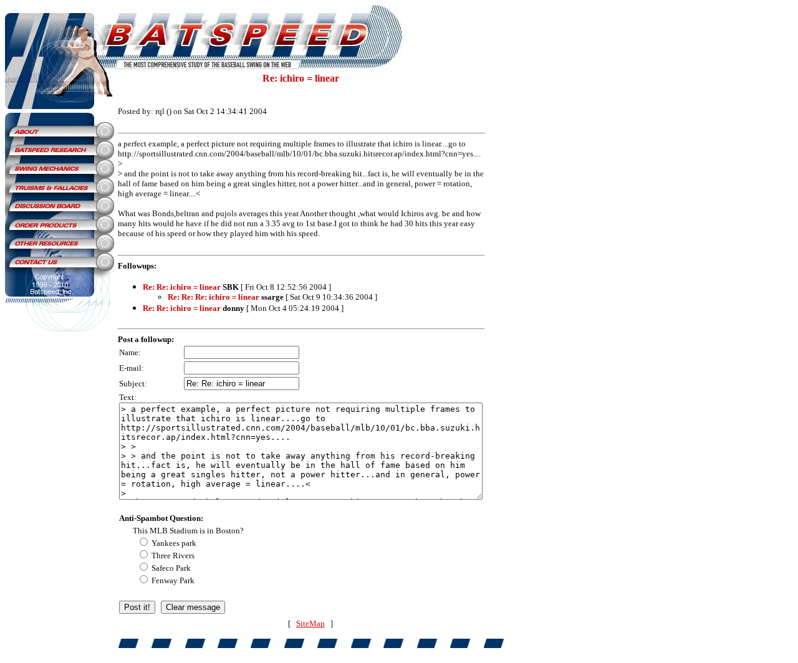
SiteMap (310, 623)
